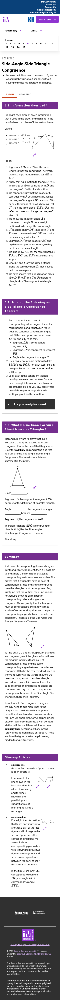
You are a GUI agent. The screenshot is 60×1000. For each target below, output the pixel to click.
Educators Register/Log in (43, 12)
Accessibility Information (37, 944)
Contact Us (50, 7)
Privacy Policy (17, 944)
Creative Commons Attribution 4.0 (34, 953)
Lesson (9, 94)
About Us (51, 4)
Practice (25, 94)
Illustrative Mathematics (26, 951)
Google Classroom (46, 9)
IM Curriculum (48, 1)
